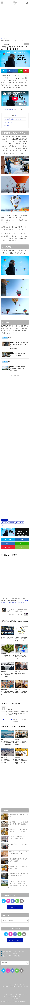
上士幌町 (12, 522)
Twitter (15, 719)
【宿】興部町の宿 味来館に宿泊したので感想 (18, 860)
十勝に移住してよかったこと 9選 (14, 952)
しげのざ (9, 709)
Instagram (15, 721)
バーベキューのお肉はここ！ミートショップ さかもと (18, 838)
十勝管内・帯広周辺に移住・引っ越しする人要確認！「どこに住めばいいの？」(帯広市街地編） (18, 884)
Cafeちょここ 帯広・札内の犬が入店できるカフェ (17, 853)
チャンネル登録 (6, 110)
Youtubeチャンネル (15, 907)
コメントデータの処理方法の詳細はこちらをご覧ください (14, 602)
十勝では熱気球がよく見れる (12, 119)
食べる (15, 994)
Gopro (5, 522)
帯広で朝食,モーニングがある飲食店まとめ (18, 867)
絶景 (4, 525)
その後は (6, 125)
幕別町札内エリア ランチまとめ (18, 845)
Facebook (23, 719)
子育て (10, 994)
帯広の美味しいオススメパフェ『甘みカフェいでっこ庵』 (18, 830)
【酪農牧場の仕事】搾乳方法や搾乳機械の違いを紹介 (18, 875)
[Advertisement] (15, 22)
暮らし (25, 994)
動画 (22, 522)
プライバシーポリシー (21, 996)
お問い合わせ (15, 998)
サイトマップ (11, 996)
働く (5, 996)
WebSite (6, 719)
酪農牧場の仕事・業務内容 (11, 956)
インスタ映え (8, 122)
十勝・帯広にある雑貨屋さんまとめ (18, 816)
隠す (16, 115)
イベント (5, 520)
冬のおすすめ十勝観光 (10, 954)
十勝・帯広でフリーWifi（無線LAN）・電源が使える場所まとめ (18, 824)
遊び (20, 994)
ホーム (5, 994)
